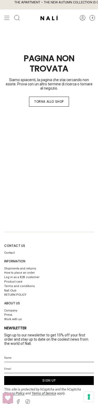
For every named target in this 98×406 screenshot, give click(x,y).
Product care (13, 281)
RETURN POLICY (15, 294)
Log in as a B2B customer (21, 277)
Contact (9, 252)
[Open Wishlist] (8, 398)
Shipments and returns (20, 268)
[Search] (17, 18)
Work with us (13, 319)
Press (8, 314)
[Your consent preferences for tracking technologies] (89, 397)
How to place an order (19, 272)
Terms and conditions (19, 286)
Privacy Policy (14, 393)
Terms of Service (44, 393)
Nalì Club (10, 290)
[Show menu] (7, 18)
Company (10, 310)
